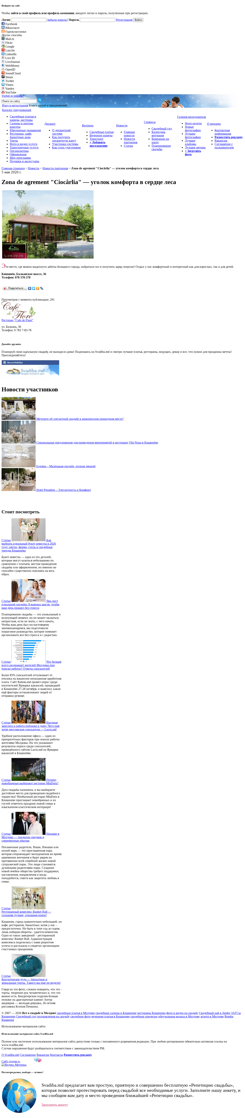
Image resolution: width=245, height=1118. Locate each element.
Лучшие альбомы (190, 142)
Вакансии (221, 140)
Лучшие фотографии (193, 135)
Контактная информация (223, 132)
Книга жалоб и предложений (48, 105)
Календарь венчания (158, 133)
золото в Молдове (212, 1016)
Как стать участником (66, 147)
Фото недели (193, 123)
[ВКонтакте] (30, 288)
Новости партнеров (130, 140)
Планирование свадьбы (161, 147)
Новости (33, 168)
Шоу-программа (20, 157)
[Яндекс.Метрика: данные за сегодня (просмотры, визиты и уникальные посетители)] (14, 1065)
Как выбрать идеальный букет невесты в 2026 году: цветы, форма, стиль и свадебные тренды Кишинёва (29, 545)
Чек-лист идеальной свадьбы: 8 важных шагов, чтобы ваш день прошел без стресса (30, 604)
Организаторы (19, 151)
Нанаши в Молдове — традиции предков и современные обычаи (30, 837)
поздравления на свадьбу (53, 1016)
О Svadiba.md (10, 1054)
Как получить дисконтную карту (64, 138)
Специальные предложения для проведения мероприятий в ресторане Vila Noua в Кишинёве (97, 442)
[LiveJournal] (42, 288)
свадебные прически (144, 1016)
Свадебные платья (102, 132)
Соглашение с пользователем (224, 145)
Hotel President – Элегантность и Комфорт (63, 490)
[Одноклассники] (38, 288)
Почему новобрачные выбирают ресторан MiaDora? (30, 781)
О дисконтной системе (61, 132)
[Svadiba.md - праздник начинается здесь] (30, 377)
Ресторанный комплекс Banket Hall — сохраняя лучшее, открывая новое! (26, 913)
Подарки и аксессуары (24, 161)
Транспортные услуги (24, 147)
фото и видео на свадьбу (182, 1013)
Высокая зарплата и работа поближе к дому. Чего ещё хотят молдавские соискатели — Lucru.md (31, 726)
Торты (14, 140)
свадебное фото (80, 1016)
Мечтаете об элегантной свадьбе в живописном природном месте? (80, 418)
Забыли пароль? (57, 19)
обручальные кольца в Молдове (179, 1016)
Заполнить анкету (55, 1105)
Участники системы (65, 144)
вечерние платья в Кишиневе (110, 1016)
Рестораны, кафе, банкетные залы (21, 135)
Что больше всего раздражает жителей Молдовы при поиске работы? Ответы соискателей (31, 665)
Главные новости (129, 133)
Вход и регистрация (15, 105)
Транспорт (96, 138)
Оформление (18, 154)
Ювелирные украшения (25, 130)
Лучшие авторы (195, 147)
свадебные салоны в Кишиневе (116, 1013)
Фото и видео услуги (23, 144)
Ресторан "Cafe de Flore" (17, 320)
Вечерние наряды (101, 135)
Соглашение (28, 1054)
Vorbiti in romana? (13, 95)
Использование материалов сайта (23, 1026)
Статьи (128, 145)
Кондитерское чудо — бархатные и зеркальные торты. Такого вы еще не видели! (31, 981)
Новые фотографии (193, 128)
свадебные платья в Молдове (76, 1013)
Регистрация (124, 19)
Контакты (56, 1054)
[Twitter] (34, 288)
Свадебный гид (162, 128)
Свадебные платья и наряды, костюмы (23, 118)
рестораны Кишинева (151, 1013)
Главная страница (13, 168)
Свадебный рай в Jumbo (214, 1013)
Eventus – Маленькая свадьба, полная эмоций (66, 466)
